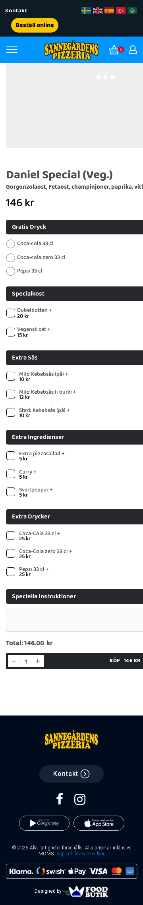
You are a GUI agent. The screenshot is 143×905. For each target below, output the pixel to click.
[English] (98, 10)
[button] (17, 11)
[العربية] (133, 10)
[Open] (12, 49)
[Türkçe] (121, 10)
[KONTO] (132, 49)
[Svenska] (86, 10)
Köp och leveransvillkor (80, 854)
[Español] (109, 10)
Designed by (48, 891)
